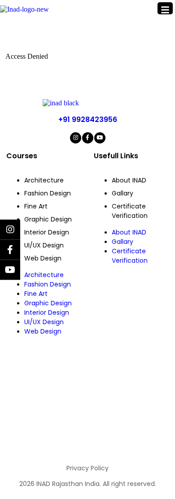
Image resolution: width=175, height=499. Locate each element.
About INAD (129, 180)
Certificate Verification (130, 211)
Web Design (42, 258)
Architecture (44, 180)
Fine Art (36, 206)
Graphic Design (48, 219)
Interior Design (46, 232)
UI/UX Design (44, 245)
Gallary (122, 193)
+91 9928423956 (87, 119)
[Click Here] (165, 8)
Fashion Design (47, 193)
